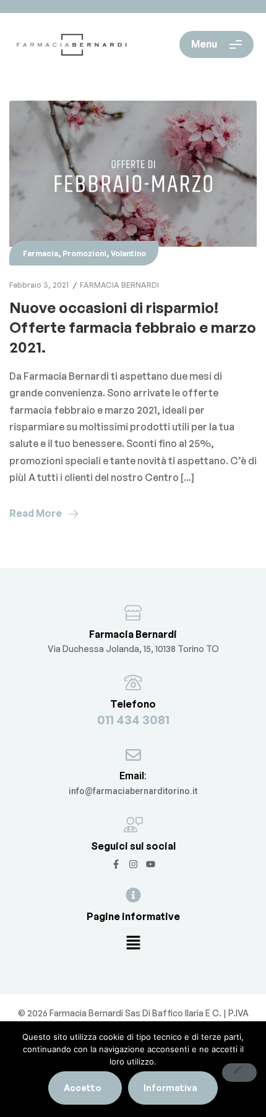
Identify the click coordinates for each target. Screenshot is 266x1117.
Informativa (170, 1087)
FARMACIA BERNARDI (119, 285)
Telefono (133, 704)
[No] (239, 1072)
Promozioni (84, 253)
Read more (35, 513)
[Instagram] (133, 864)
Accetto (82, 1087)
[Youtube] (150, 864)
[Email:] (133, 755)
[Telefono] (133, 682)
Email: (133, 776)
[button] (133, 943)
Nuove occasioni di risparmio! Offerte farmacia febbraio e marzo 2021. (132, 327)
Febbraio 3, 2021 (39, 285)
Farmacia (40, 253)
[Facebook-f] (116, 864)
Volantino (128, 253)
